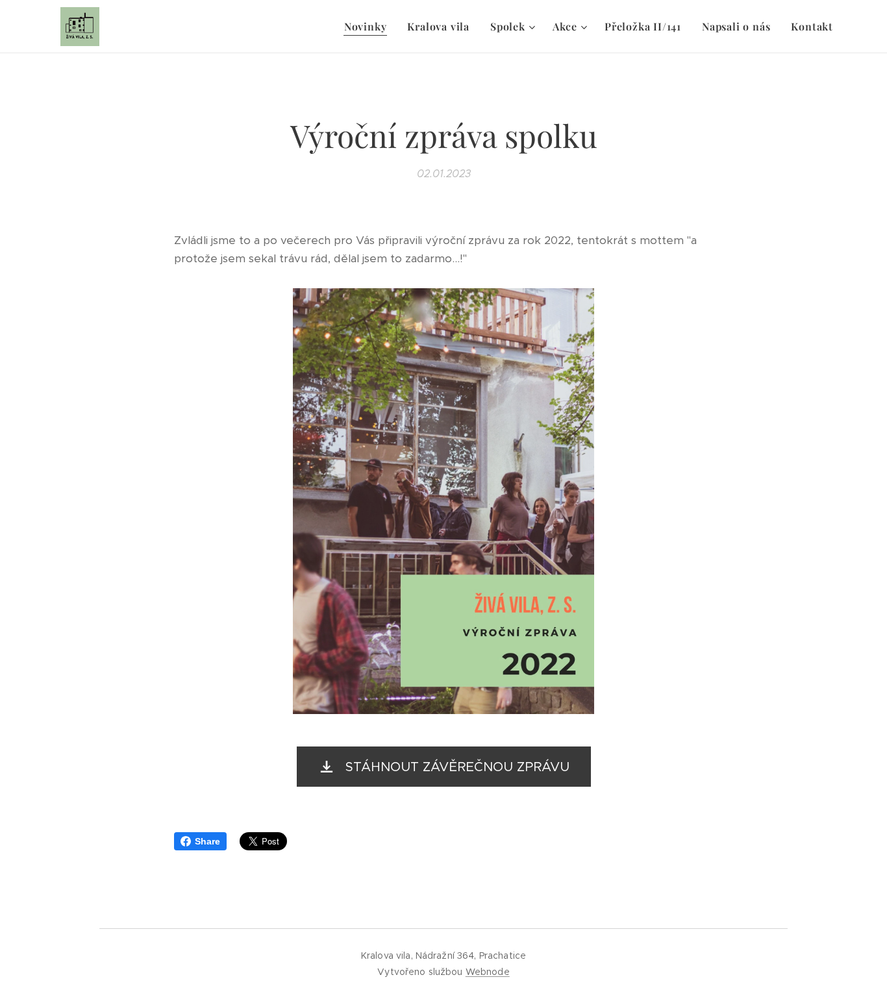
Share (207, 841)
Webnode (488, 972)
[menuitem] (369, 26)
